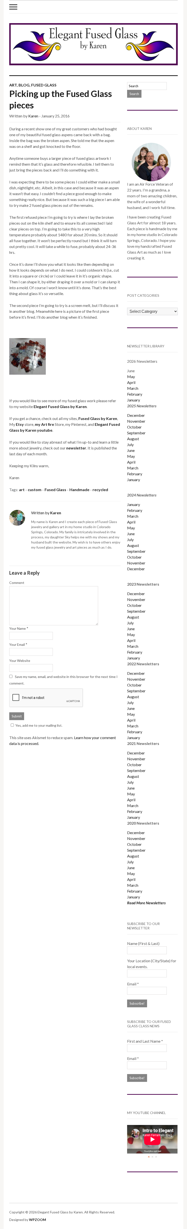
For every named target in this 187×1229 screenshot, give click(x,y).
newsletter (76, 448)
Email (133, 983)
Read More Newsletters (146, 902)
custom (34, 489)
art (22, 489)
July (130, 444)
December (136, 415)
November (136, 421)
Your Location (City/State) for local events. (151, 963)
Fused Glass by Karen (97, 418)
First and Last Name (145, 1041)
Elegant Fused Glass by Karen (60, 406)
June (131, 450)
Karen (33, 116)
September (136, 432)
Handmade (79, 489)
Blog (24, 85)
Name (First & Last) (143, 943)
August (133, 438)
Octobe (133, 685)
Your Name (17, 628)
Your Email (17, 644)
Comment (16, 583)
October (134, 427)
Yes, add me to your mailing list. (38, 725)
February (134, 394)
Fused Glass (43, 85)
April (131, 382)
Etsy (20, 424)
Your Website (19, 660)
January (133, 400)
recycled (100, 489)
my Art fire (44, 424)
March (132, 388)
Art (13, 85)
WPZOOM (37, 1220)
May (131, 376)
